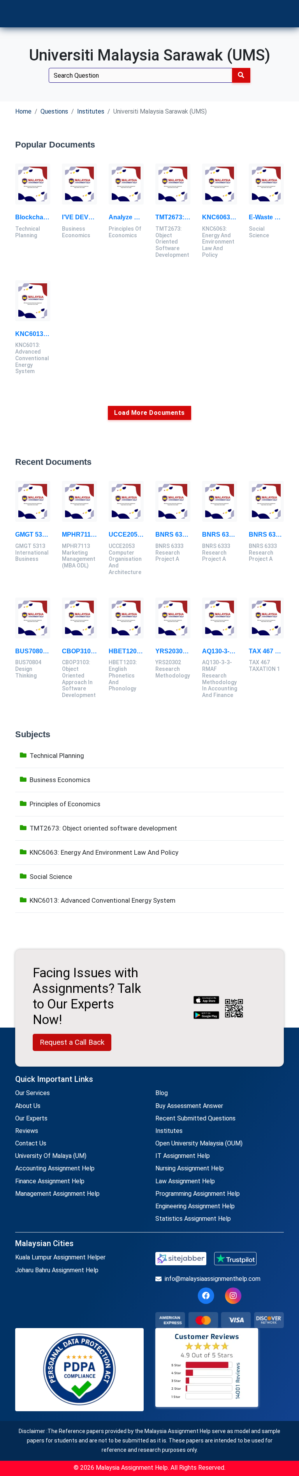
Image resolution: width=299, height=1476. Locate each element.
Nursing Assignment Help (189, 1168)
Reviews (26, 1131)
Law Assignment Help (185, 1181)
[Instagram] (233, 1295)
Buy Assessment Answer (189, 1106)
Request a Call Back (72, 1042)
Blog (161, 1093)
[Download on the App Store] (206, 1000)
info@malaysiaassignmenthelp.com (212, 1278)
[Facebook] (206, 1295)
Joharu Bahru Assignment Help (56, 1270)
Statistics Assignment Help (193, 1218)
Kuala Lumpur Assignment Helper (60, 1257)
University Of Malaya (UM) (50, 1155)
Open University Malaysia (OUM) (199, 1143)
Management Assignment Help (57, 1193)
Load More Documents (149, 412)
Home (23, 111)
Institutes (90, 111)
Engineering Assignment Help (195, 1206)
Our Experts (31, 1118)
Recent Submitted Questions (195, 1118)
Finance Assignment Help (49, 1181)
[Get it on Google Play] (206, 1016)
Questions (54, 111)
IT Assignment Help (182, 1155)
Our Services (32, 1093)
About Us (27, 1106)
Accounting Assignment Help (55, 1168)
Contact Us (30, 1143)
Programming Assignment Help (197, 1193)
